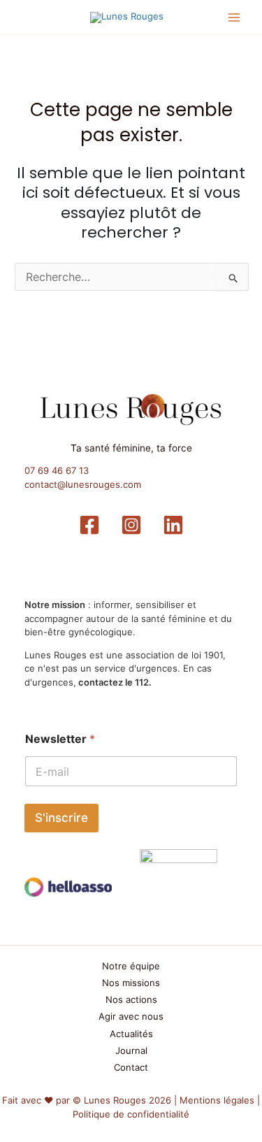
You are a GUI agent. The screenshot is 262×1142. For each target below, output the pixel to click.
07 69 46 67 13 (56, 470)
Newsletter (60, 739)
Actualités (131, 1033)
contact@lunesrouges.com (82, 484)
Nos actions (131, 999)
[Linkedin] (173, 524)
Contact (131, 1067)
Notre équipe (131, 965)
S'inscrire (61, 818)
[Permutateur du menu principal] (235, 17)
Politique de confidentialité (131, 1114)
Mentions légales (217, 1100)
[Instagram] (131, 524)
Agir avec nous (131, 1016)
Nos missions (131, 982)
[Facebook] (89, 524)
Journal (131, 1050)
